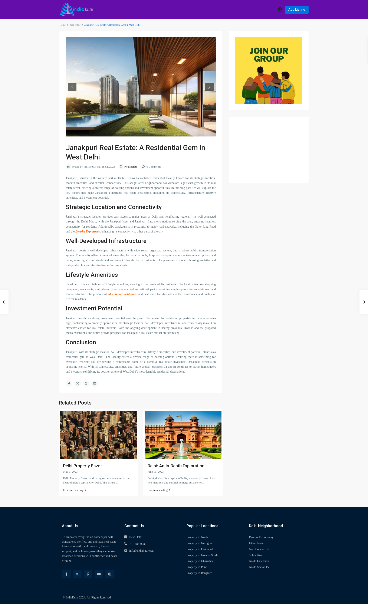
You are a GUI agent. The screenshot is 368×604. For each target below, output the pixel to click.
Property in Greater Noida (202, 555)
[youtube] (99, 574)
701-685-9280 (137, 543)
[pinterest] (88, 574)
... (117, 482)
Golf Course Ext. (259, 549)
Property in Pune (197, 567)
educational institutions (122, 294)
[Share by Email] (94, 383)
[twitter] (77, 574)
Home (62, 24)
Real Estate (74, 24)
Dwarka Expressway (87, 231)
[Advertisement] (268, 149)
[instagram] (109, 574)
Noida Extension (259, 561)
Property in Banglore (199, 573)
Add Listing (296, 9)
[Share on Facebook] (69, 383)
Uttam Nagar (256, 543)
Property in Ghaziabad (200, 561)
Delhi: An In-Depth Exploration (176, 465)
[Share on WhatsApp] (86, 383)
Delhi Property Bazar (82, 465)
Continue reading (73, 490)
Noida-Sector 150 (259, 567)
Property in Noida (197, 537)
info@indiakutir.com (141, 550)
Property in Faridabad (200, 549)
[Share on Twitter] (77, 383)
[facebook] (66, 574)
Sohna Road (256, 555)
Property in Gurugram (200, 543)
